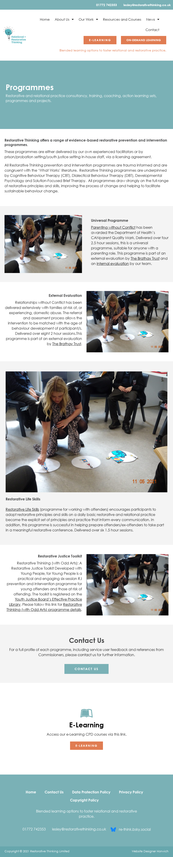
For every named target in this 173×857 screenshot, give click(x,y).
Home (45, 19)
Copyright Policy (84, 800)
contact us (87, 655)
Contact (152, 30)
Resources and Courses (122, 19)
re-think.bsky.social (135, 829)
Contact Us (54, 792)
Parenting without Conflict (113, 227)
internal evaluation (113, 263)
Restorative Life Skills (22, 509)
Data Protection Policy (91, 792)
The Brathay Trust (145, 258)
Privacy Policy (131, 792)
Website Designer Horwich (150, 851)
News (150, 19)
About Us (62, 19)
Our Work (86, 19)
